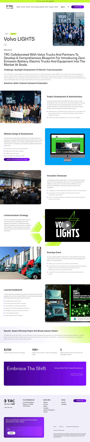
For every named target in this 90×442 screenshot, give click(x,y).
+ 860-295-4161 (8, 407)
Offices (46, 7)
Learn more (51, 1)
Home (6, 33)
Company (51, 7)
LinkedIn (63, 402)
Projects (56, 7)
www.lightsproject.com (17, 159)
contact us (77, 7)
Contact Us (76, 370)
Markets (18, 7)
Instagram (64, 404)
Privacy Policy (61, 426)
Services (23, 7)
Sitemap (55, 426)
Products (28, 7)
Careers (45, 412)
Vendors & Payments (49, 410)
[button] (63, 7)
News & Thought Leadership (37, 7)
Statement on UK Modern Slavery (59, 430)
